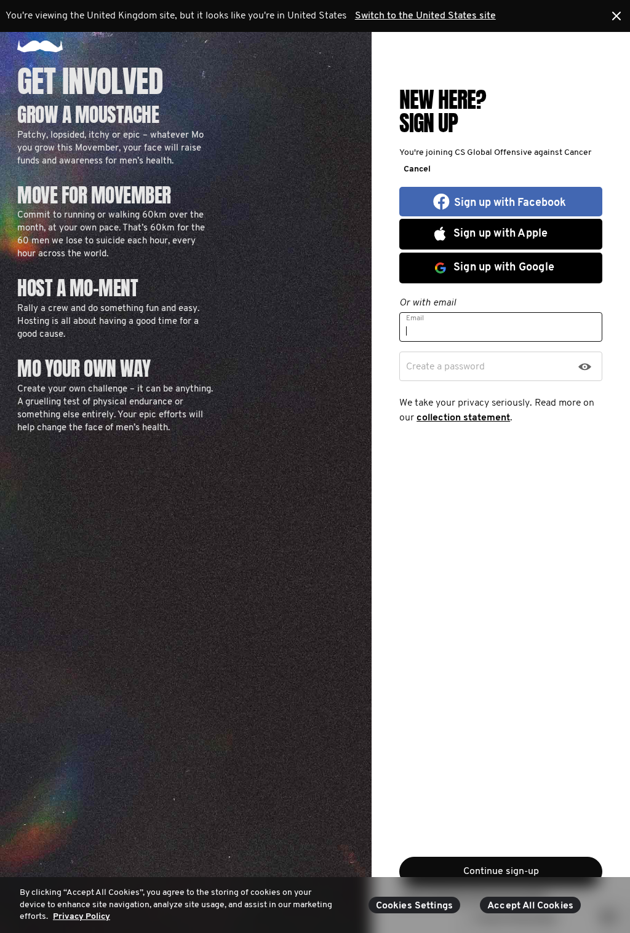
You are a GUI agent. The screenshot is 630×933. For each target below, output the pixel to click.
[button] (415, 169)
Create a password (445, 367)
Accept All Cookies (530, 906)
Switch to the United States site (425, 16)
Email (415, 318)
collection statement (463, 418)
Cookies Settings (414, 906)
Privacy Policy (81, 916)
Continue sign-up (501, 871)
